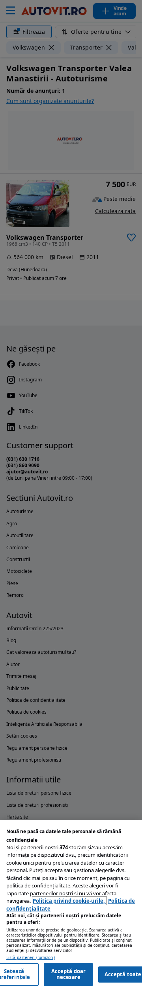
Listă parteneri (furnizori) (30, 957)
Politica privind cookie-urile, (69, 900)
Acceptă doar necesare (68, 974)
